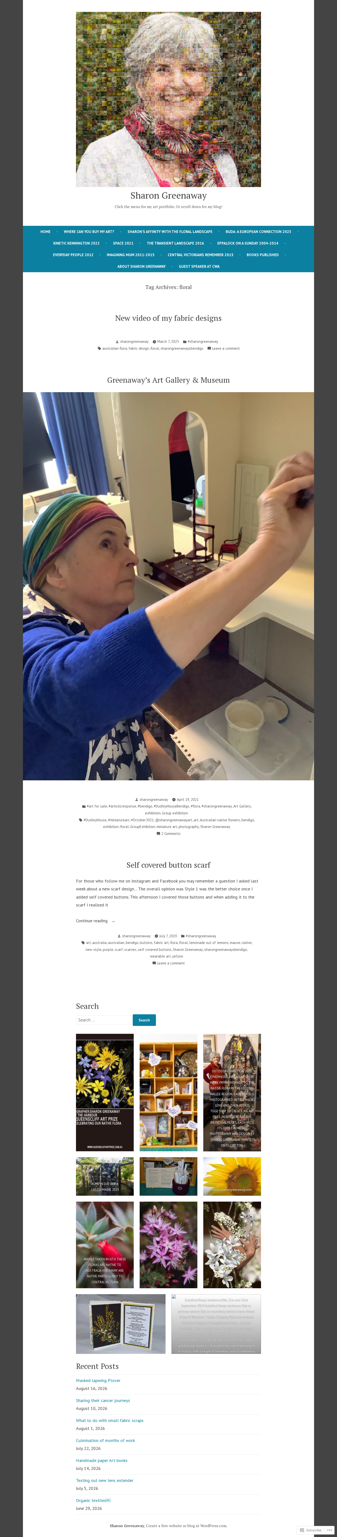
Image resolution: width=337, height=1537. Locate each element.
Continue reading (92, 921)
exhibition (153, 813)
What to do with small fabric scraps (110, 1420)
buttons (146, 942)
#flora (195, 806)
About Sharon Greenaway (141, 266)
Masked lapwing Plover (98, 1380)
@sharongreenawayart (173, 820)
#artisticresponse (122, 806)
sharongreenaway (134, 341)
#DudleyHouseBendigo (171, 806)
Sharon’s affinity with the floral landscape (170, 231)
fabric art (161, 942)
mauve (235, 942)
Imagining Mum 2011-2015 (130, 254)
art (196, 820)
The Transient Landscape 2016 (175, 243)
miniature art (167, 826)
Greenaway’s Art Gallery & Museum (168, 380)
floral (154, 348)
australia (99, 942)
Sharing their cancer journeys (103, 1400)
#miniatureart (119, 820)
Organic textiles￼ (93, 1500)
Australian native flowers (220, 820)
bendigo (248, 820)
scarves (130, 949)
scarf (119, 949)
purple (108, 949)
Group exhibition (175, 813)
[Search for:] (104, 1020)
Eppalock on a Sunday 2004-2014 (247, 243)
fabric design (139, 348)
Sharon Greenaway (169, 195)
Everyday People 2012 (73, 254)
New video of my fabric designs (168, 318)
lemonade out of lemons (208, 942)
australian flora (114, 348)
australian (116, 942)
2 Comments (171, 834)
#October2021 (142, 820)
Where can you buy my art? (89, 231)
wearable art (160, 956)
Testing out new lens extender (104, 1480)
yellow (177, 956)
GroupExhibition (142, 826)
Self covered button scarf (168, 865)
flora (174, 942)
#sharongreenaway (203, 341)
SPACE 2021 (123, 243)
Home (45, 231)
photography (189, 826)
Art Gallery (242, 806)
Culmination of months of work (105, 1440)
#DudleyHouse (95, 820)
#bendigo (145, 806)
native (247, 942)
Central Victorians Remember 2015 (200, 254)
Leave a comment (226, 349)
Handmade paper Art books (102, 1460)
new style (93, 949)
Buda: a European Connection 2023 (258, 231)
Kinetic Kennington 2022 (76, 243)
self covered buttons (154, 949)
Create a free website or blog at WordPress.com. (186, 1525)
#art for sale (97, 806)
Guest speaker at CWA (199, 266)
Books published (263, 254)
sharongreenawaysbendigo (182, 348)
